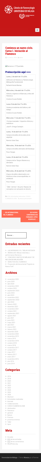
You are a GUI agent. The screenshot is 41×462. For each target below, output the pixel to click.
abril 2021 (10, 325)
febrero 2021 (12, 329)
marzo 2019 (11, 338)
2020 (9, 381)
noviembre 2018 (13, 341)
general (10, 413)
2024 (9, 390)
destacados (11, 408)
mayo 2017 (11, 352)
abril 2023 (10, 295)
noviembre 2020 (13, 334)
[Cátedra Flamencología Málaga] (19, 12)
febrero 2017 (12, 354)
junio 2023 (11, 293)
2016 (9, 376)
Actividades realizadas (18, 196)
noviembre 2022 (13, 297)
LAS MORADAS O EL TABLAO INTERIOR (21, 250)
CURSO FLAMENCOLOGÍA (16, 406)
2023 (9, 388)
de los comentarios (15, 441)
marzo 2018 (11, 345)
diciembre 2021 (12, 306)
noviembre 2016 (13, 359)
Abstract (10, 397)
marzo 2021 (11, 327)
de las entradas (14, 439)
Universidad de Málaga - (10, 457)
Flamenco (10, 410)
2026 (9, 394)
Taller (9, 422)
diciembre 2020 (12, 332)
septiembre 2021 (13, 313)
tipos (9, 424)
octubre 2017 (12, 350)
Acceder (10, 437)
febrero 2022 (12, 304)
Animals (10, 401)
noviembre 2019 (13, 336)
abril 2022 (10, 302)
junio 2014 (11, 363)
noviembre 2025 (13, 279)
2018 (8, 196)
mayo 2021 (11, 322)
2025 (9, 392)
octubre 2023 (12, 288)
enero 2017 (11, 357)
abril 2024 (10, 284)
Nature (9, 415)
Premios (10, 417)
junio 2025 (11, 281)
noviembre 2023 (13, 286)
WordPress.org (12, 444)
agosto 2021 (11, 316)
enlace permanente (25, 198)
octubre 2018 (12, 343)
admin (21, 57)
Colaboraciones (12, 404)
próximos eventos (13, 420)
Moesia (26, 457)
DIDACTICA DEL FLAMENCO (17, 262)
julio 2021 (10, 318)
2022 (9, 385)
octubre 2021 (12, 311)
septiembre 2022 (13, 300)
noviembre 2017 (13, 347)
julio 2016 (10, 361)
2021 (9, 383)
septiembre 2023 (13, 291)
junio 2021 (11, 320)
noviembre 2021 (13, 309)
